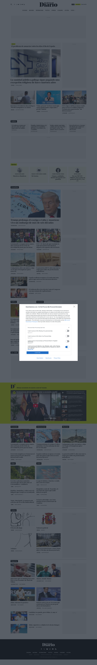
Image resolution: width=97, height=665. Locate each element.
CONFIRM (37, 352)
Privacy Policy (57, 358)
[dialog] (48, 332)
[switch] (67, 331)
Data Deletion (40, 358)
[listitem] (48, 327)
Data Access (48, 358)
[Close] (74, 307)
